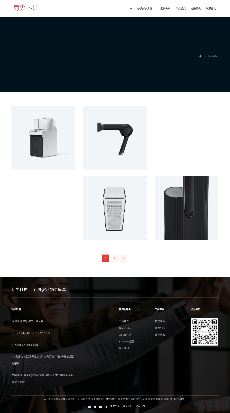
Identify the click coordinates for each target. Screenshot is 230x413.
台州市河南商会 (59, 375)
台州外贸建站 (31, 375)
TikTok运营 (125, 334)
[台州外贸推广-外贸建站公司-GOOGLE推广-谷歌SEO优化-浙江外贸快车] (26, 7)
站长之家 (20, 382)
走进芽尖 (160, 321)
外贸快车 (124, 321)
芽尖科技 (44, 375)
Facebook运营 (126, 341)
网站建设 (124, 348)
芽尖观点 (160, 334)
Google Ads (125, 328)
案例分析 (160, 328)
